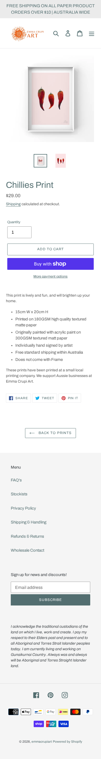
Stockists (19, 494)
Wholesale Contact (27, 550)
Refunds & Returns (27, 536)
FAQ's (16, 480)
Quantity (13, 222)
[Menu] (91, 33)
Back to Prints (54, 433)
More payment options (50, 276)
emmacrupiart (42, 741)
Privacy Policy (23, 508)
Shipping (13, 204)
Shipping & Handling (28, 522)
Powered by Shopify (67, 741)
